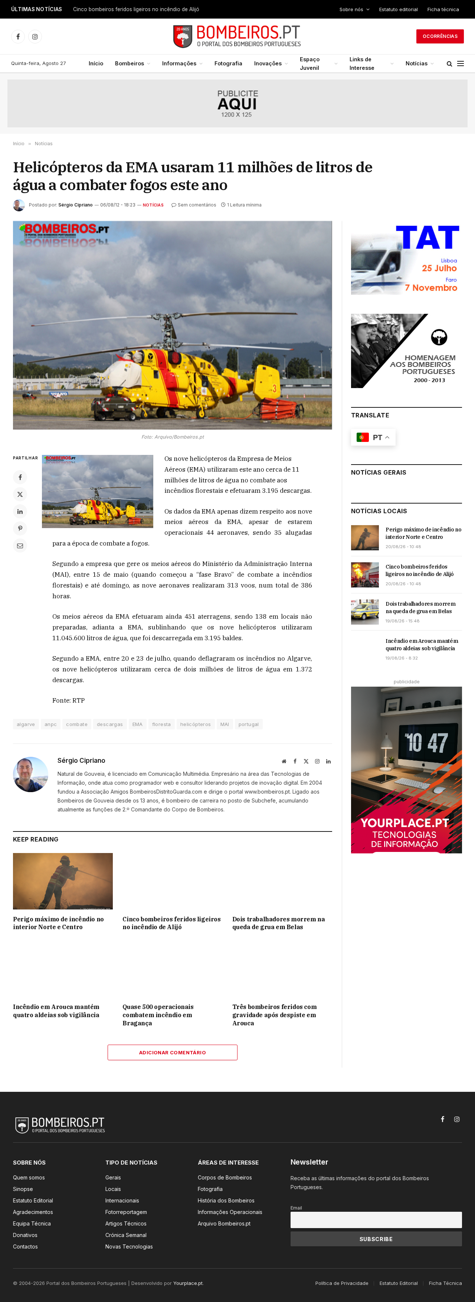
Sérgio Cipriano (75, 205)
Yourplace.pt (188, 1283)
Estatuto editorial (398, 9)
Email (296, 1208)
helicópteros (195, 724)
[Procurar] (449, 63)
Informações (179, 63)
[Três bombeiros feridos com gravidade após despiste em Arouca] (282, 969)
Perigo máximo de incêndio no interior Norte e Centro (58, 923)
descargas (110, 724)
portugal (249, 724)
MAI (224, 724)
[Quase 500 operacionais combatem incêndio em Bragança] (172, 969)
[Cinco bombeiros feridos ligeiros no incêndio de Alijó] (172, 881)
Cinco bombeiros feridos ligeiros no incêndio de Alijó (136, 9)
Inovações (268, 63)
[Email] (20, 545)
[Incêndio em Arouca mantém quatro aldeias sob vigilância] (63, 969)
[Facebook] (20, 477)
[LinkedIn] (20, 511)
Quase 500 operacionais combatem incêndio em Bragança (157, 1015)
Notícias (417, 63)
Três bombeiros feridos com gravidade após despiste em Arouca (274, 1015)
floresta (161, 724)
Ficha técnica (443, 9)
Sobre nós (351, 9)
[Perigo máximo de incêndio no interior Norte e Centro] (63, 881)
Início (96, 63)
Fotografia (228, 63)
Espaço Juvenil (310, 63)
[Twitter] (20, 494)
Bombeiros (129, 63)
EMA (137, 724)
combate (77, 724)
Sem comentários (197, 205)
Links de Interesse (362, 63)
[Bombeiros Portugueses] (237, 36)
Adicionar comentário (172, 1052)
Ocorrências (440, 36)
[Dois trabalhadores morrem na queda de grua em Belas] (282, 881)
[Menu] (460, 63)
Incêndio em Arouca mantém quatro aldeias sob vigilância (56, 1011)
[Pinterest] (20, 528)
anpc (51, 724)
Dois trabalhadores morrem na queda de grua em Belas (278, 923)
